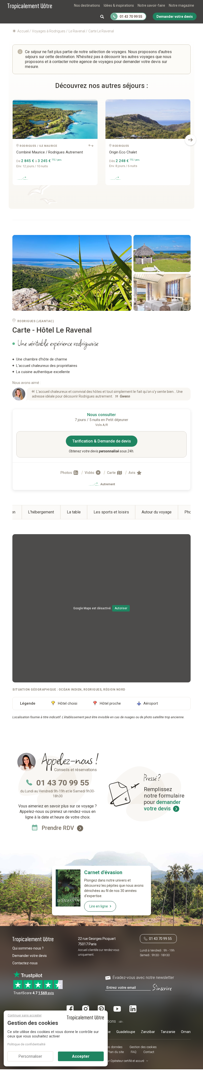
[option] (55, 144)
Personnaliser (30, 1056)
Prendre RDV (59, 828)
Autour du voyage (157, 512)
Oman (186, 1032)
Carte (111, 473)
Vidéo (90, 473)
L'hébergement (41, 512)
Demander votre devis (29, 956)
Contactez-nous (25, 963)
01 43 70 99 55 (62, 782)
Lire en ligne (98, 906)
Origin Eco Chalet (123, 152)
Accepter (81, 1056)
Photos (66, 473)
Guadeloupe (125, 1032)
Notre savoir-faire (151, 5)
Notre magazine (181, 5)
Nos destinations (87, 5)
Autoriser (121, 608)
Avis (132, 473)
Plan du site (115, 1052)
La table (74, 512)
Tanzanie (168, 1032)
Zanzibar (148, 1032)
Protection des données (107, 1047)
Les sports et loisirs (111, 512)
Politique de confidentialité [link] (26, 1044)
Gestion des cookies (143, 1047)
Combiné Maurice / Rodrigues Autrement (49, 152)
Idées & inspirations (119, 5)
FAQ (133, 1052)
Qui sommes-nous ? (28, 948)
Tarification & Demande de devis (101, 441)
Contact (148, 1052)
